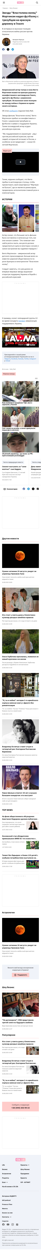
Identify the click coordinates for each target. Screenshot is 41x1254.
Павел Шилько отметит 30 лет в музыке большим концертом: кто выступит (19, 794)
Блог (4, 1182)
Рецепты (5, 1178)
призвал (21, 321)
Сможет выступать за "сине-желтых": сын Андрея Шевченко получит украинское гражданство (14, 470)
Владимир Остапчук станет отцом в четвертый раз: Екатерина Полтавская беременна (19, 749)
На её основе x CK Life (10, 1186)
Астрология (6, 1173)
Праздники (24, 1173)
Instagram (32, 359)
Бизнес (4, 1169)
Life (3, 1165)
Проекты (23, 1165)
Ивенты (5, 1209)
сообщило (13, 111)
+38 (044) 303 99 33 (20, 1108)
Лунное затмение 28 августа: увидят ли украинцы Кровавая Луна (19, 572)
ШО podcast (6, 1200)
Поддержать (22, 975)
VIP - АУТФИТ (25, 1182)
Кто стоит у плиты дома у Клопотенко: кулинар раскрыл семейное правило (18, 616)
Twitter (26, 359)
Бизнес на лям (7, 1213)
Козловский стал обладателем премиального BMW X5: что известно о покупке (18, 839)
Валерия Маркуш (18, 40)
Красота (23, 1178)
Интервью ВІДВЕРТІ (9, 1196)
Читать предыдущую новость (13, 462)
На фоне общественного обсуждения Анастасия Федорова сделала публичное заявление (19, 819)
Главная (5, 8)
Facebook (14, 359)
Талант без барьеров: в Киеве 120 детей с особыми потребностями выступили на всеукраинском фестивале (20, 858)
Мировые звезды (9, 374)
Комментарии (12, 489)
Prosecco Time (7, 1204)
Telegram (7, 359)
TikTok (7, 361)
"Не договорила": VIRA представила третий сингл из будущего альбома (17, 1021)
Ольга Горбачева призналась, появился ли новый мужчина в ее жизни (20, 657)
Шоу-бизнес (14, 8)
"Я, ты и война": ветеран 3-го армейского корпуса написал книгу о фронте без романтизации (20, 703)
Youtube (20, 359)
